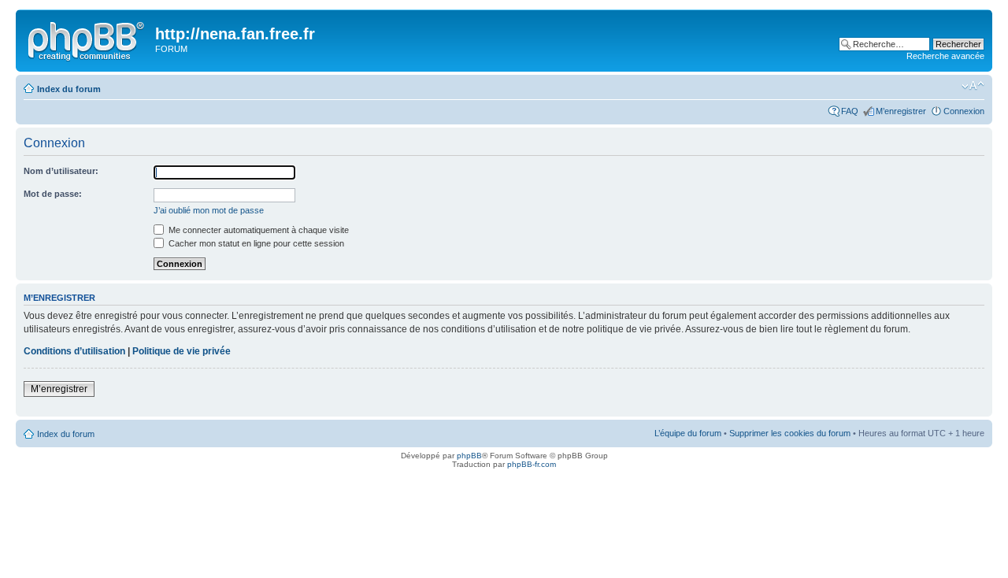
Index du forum (69, 89)
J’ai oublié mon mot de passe (209, 210)
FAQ (849, 111)
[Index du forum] (87, 38)
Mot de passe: (53, 193)
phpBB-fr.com (531, 464)
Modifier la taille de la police (973, 86)
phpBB (469, 455)
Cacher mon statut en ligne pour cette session (255, 243)
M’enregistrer (901, 111)
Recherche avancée (945, 56)
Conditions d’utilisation (74, 351)
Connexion (963, 111)
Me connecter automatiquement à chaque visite (257, 230)
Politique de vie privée (181, 351)
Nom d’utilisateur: (61, 171)
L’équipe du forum (687, 433)
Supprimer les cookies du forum (789, 433)
